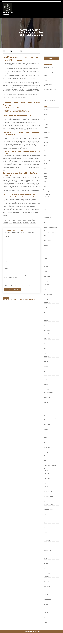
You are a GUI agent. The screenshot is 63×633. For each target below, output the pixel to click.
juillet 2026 (46, 111)
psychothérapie (47, 478)
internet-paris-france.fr (8, 14)
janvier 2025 (46, 158)
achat (45, 219)
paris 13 (45, 442)
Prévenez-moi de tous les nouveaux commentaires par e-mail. (19, 282)
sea (44, 511)
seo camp (46, 532)
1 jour (45, 207)
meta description (47, 397)
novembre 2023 (47, 194)
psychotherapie (47, 475)
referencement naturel (48, 504)
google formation (47, 338)
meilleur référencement (48, 389)
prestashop (46, 460)
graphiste (45, 353)
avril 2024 (45, 181)
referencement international (49, 499)
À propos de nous (26, 8)
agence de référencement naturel (50, 227)
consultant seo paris (47, 281)
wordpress (46, 612)
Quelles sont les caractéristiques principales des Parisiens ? (17, 108)
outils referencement (48, 424)
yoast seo (45, 622)
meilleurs (45, 394)
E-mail (6, 261)
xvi (44, 617)
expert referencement (48, 299)
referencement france (48, 491)
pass (44, 455)
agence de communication (49, 225)
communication (47, 276)
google (45, 325)
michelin (45, 400)
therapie (45, 584)
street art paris (46, 576)
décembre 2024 (47, 160)
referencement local (48, 501)
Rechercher (46, 52)
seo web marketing (47, 540)
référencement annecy (48, 488)
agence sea (46, 235)
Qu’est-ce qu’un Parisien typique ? (12, 107)
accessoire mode (47, 217)
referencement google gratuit (50, 493)
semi (44, 524)
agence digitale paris (48, 230)
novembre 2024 (47, 163)
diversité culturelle (7, 220)
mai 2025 (45, 147)
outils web (46, 427)
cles (44, 273)
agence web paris (47, 243)
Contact (33, 8)
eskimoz (45, 297)
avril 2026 (45, 119)
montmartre (6, 222)
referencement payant (48, 506)
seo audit (45, 530)
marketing (46, 384)
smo (44, 571)
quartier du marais (47, 483)
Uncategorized (47, 586)
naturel (45, 410)
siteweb (45, 566)
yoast (45, 620)
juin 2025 (45, 145)
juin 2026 (45, 114)
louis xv (45, 376)
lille (44, 369)
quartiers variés (25, 222)
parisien (14, 222)
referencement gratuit (48, 496)
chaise (45, 268)
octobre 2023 (46, 196)
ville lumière (26, 224)
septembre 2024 (47, 168)
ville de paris (46, 594)
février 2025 (46, 155)
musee (45, 407)
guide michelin (46, 356)
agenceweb (46, 245)
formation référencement (49, 315)
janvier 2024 (46, 189)
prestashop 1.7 (46, 463)
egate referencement (48, 294)
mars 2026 (46, 122)
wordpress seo (46, 614)
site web (45, 558)
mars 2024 (46, 183)
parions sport (46, 439)
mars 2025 (46, 153)
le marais (29, 220)
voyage (45, 602)
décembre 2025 (47, 129)
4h (44, 212)
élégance (13, 220)
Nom (5, 254)
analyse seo (46, 248)
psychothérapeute (47, 470)
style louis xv (46, 578)
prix (44, 468)
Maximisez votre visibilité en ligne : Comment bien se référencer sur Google (50, 79)
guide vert (46, 361)
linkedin (45, 371)
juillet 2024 (46, 173)
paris (10, 222)
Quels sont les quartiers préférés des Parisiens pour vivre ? (17, 111)
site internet (46, 555)
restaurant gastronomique (49, 509)
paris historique (47, 447)
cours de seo (46, 284)
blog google (46, 266)
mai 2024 (45, 178)
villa (44, 591)
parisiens (19, 222)
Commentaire (7, 236)
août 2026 (46, 109)
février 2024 (46, 186)
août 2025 (46, 140)
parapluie (45, 437)
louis (44, 374)
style (14, 224)
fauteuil (45, 307)
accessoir (45, 214)
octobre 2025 (46, 135)
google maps (46, 343)
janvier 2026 (46, 127)
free (44, 317)
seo (44, 527)
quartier (45, 481)
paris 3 (45, 445)
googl (45, 322)
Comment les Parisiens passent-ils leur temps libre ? (16, 110)
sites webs (46, 563)
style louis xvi (46, 581)
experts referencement (48, 302)
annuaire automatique (48, 250)
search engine (46, 517)
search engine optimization (49, 519)
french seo (46, 320)
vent (44, 589)
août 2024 (46, 171)
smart (45, 568)
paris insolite (46, 450)
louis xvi (45, 379)
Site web (6, 268)
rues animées (33, 222)
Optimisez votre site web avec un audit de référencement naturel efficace (50, 84)
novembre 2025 (47, 132)
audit (45, 253)
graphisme (46, 351)
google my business (47, 346)
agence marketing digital (49, 232)
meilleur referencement (48, 392)
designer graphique (47, 286)
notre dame (46, 415)
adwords (45, 222)
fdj (44, 309)
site (44, 548)
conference (46, 279)
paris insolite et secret (48, 452)
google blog (46, 335)
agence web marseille (48, 240)
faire (44, 304)
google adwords (47, 330)
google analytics (47, 333)
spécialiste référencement (49, 573)
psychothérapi (46, 473)
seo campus (46, 535)
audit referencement (48, 255)
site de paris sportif (47, 550)
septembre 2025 (47, 137)
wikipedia (45, 607)
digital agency (46, 289)
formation (46, 312)
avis (44, 261)
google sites (46, 348)
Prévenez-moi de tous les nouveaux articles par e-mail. (17, 285)
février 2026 (46, 124)
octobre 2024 (46, 165)
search (45, 514)
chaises (45, 271)
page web (46, 429)
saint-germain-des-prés (8, 224)
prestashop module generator (50, 465)
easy (44, 291)
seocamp (45, 542)
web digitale (46, 604)
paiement (45, 434)
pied (44, 457)
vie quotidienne (19, 224)
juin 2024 (45, 176)
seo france (46, 537)
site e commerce (47, 553)
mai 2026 (45, 117)
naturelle (45, 412)
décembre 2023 (47, 191)
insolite (45, 364)
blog (44, 263)
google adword (47, 328)
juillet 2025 (46, 142)
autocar (45, 258)
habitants (24, 220)
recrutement (46, 486)
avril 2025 (45, 150)
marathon (45, 382)
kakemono (46, 366)
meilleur (45, 387)
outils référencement (48, 421)
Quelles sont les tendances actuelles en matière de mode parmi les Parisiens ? (21, 113)
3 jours (45, 209)
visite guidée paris (47, 596)
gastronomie (19, 220)
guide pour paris (47, 358)
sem (44, 522)
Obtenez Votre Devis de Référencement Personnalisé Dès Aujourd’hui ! (50, 69)
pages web (46, 432)
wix (44, 609)
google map (46, 340)
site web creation (47, 560)
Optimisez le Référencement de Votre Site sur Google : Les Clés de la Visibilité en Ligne (51, 89)
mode (34, 220)
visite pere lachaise (47, 599)
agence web (46, 237)
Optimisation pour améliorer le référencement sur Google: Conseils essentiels (51, 74)
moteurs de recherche (48, 405)
